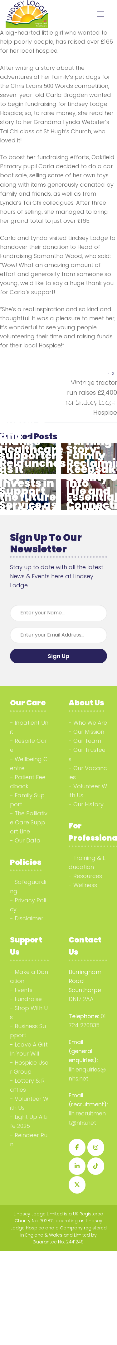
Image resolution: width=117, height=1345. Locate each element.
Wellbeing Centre (29, 763)
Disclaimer (29, 918)
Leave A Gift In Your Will (29, 1049)
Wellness (85, 885)
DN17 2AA (81, 999)
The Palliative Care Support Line (28, 822)
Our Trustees (87, 754)
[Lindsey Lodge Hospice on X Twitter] (77, 1185)
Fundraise (28, 999)
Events (23, 990)
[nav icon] (100, 14)
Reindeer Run (28, 1139)
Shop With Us (29, 1012)
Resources (87, 876)
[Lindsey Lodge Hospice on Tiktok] (95, 1166)
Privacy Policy (28, 904)
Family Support (27, 799)
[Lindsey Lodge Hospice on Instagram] (95, 1147)
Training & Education (87, 862)
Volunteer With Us (88, 790)
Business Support (28, 1030)
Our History (88, 804)
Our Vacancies (88, 772)
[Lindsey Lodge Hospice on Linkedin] (77, 1166)
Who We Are (90, 723)
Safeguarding (28, 886)
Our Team (87, 741)
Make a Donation (29, 976)
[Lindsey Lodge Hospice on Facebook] (77, 1147)
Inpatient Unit (29, 727)
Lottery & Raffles (27, 1085)
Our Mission (88, 732)
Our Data (28, 840)
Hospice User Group (29, 1067)
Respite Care (28, 745)
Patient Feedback (28, 781)
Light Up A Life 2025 (28, 1121)
